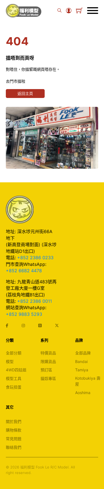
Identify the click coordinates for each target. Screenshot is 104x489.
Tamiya (81, 369)
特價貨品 (48, 353)
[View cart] (79, 10)
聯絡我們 (13, 447)
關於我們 (13, 421)
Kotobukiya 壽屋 (87, 381)
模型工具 (13, 378)
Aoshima (82, 392)
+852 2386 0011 (34, 301)
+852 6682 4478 (24, 270)
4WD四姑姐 (16, 369)
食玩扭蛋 (13, 387)
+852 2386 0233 (35, 257)
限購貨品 (48, 361)
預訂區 (46, 369)
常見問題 (13, 438)
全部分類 (13, 353)
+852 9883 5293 (24, 314)
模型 (10, 361)
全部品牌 (83, 353)
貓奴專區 (48, 378)
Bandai (81, 361)
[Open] (92, 10)
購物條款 (13, 430)
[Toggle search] (59, 10)
